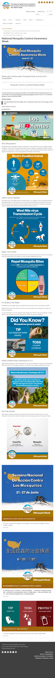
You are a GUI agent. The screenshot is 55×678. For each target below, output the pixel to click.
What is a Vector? (30, 11)
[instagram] (44, 3)
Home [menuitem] (4, 20)
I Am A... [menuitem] (10, 20)
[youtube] (52, 3)
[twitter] (50, 3)
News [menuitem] (30, 20)
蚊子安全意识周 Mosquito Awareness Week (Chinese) (15, 33)
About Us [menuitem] (17, 23)
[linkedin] (47, 3)
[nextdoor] (39, 3)
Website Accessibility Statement (43, 656)
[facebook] (42, 3)
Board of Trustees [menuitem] (7, 23)
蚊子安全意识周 (6, 109)
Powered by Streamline (42, 658)
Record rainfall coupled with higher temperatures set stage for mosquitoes (22, 30)
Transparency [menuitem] (39, 20)
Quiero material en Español (9, 106)
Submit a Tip (41, 11)
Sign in (51, 658)
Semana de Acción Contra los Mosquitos (13, 35)
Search (50, 14)
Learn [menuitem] (24, 20)
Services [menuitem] (18, 20)
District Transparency (46, 654)
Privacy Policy (49, 652)
